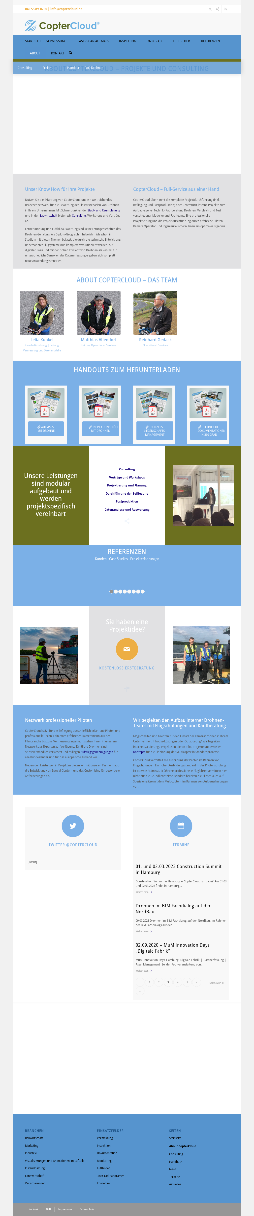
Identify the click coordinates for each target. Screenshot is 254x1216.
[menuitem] (70, 51)
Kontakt (33, 1209)
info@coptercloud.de (66, 8)
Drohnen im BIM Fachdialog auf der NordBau (173, 908)
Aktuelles (175, 1184)
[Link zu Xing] (217, 9)
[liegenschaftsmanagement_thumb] (154, 403)
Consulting (79, 215)
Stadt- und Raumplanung (104, 210)
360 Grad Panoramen (111, 1175)
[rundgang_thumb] (208, 403)
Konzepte (139, 752)
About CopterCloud (182, 1146)
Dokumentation (107, 1153)
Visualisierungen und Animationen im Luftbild (55, 1160)
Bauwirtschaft (48, 215)
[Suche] (70, 53)
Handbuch (176, 1161)
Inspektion (104, 1145)
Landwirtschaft (34, 1175)
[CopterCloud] (62, 24)
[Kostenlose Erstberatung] (127, 649)
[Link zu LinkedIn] (225, 9)
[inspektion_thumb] (100, 403)
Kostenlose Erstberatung (127, 668)
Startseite (175, 1138)
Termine (174, 1176)
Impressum (65, 1209)
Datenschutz (86, 1209)
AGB (48, 1209)
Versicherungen (35, 1183)
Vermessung (105, 1138)
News (172, 1169)
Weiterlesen (142, 892)
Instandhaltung (35, 1168)
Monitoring (104, 1160)
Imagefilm (103, 1183)
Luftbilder (103, 1168)
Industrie (31, 1153)
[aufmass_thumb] (46, 403)
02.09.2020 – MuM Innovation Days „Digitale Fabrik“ (173, 947)
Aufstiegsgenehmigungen (97, 752)
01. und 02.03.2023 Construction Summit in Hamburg (179, 869)
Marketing (31, 1145)
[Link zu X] (210, 9)
